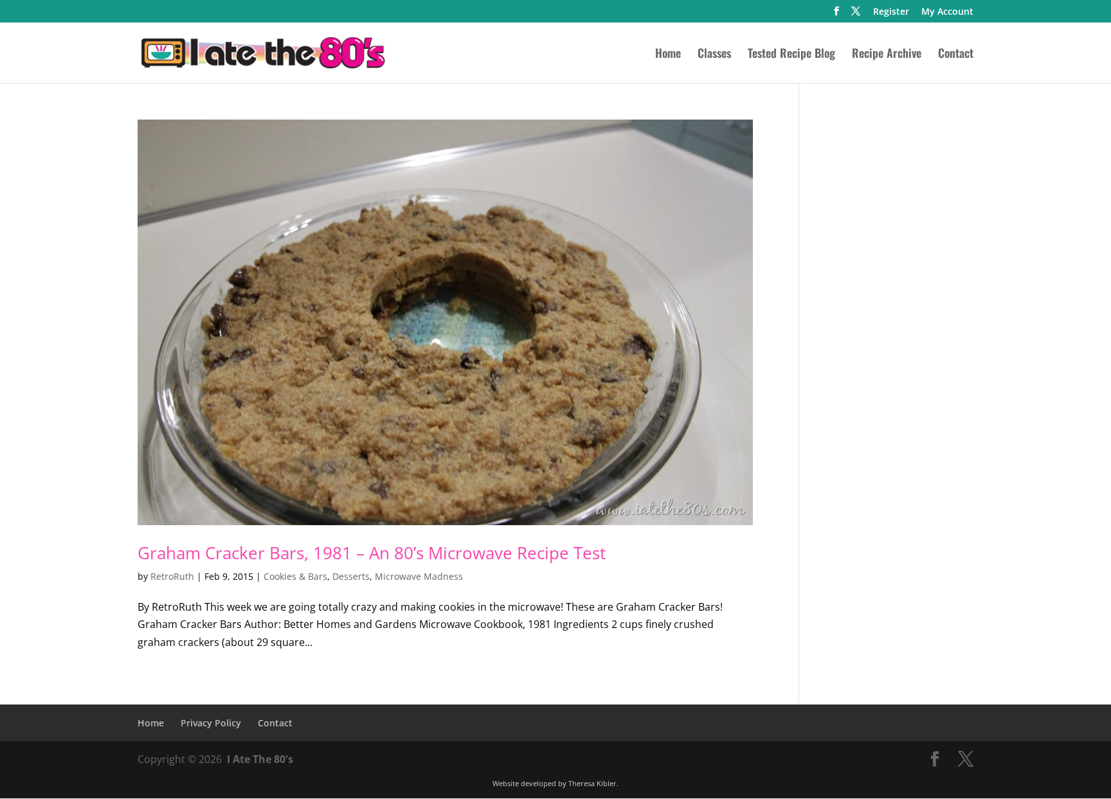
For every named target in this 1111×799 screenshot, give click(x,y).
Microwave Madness (419, 576)
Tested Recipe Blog (791, 54)
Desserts (351, 576)
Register (891, 12)
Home (668, 54)
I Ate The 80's (260, 759)
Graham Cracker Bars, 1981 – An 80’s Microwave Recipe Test (372, 552)
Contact (955, 54)
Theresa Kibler (592, 783)
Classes (714, 54)
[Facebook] (836, 14)
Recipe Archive (886, 54)
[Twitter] (855, 14)
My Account (947, 12)
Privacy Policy (211, 723)
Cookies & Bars (295, 576)
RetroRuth (172, 576)
